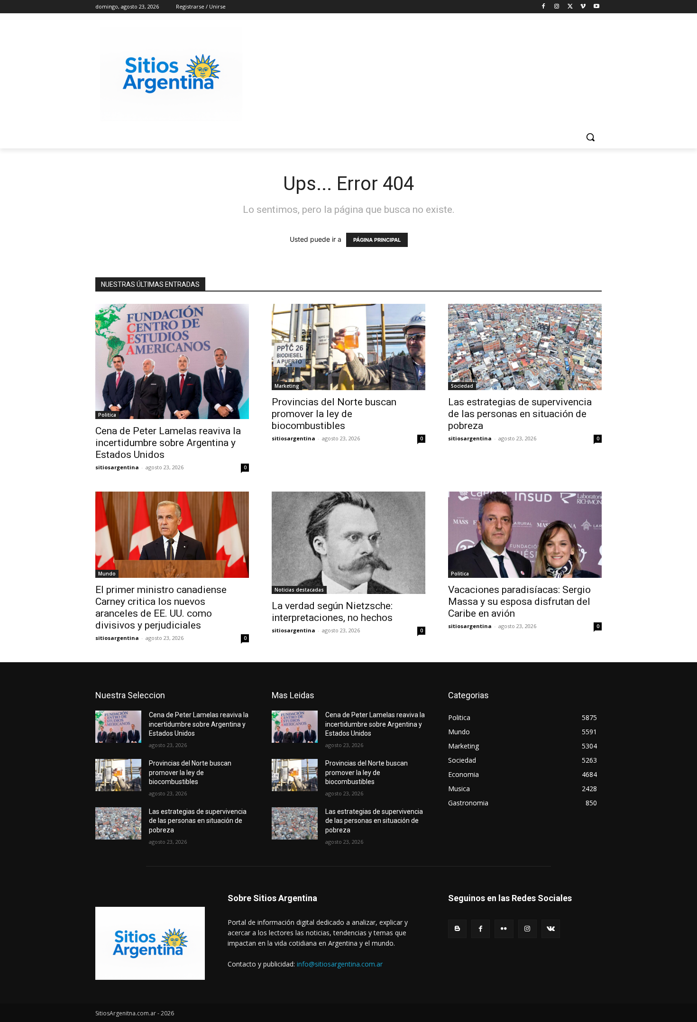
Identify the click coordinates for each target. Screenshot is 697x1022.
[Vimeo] (583, 6)
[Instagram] (556, 6)
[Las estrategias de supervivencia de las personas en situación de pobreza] (525, 347)
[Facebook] (543, 6)
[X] (570, 6)
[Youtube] (596, 6)
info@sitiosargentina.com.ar (340, 963)
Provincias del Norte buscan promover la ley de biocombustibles (334, 413)
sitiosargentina (117, 467)
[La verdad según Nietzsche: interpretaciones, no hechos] (348, 543)
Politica (107, 414)
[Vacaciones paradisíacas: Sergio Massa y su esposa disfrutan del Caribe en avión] (525, 535)
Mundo (107, 573)
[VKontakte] (550, 929)
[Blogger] (457, 929)
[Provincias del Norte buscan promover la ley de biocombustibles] (348, 347)
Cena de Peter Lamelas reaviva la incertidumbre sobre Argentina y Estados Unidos (168, 442)
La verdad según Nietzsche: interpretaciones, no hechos (332, 611)
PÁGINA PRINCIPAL (377, 240)
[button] (590, 137)
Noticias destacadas (299, 589)
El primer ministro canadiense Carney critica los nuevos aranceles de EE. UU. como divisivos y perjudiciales (161, 607)
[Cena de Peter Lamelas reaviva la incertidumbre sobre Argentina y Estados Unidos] (172, 361)
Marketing (287, 386)
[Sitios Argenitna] (150, 943)
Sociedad (462, 386)
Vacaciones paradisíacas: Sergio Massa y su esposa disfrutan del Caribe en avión (519, 601)
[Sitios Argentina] (171, 74)
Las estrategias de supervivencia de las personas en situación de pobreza (520, 413)
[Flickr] (504, 929)
